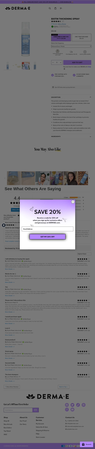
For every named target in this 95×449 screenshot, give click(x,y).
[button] (3, 225)
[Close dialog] (73, 201)
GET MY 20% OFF (47, 236)
